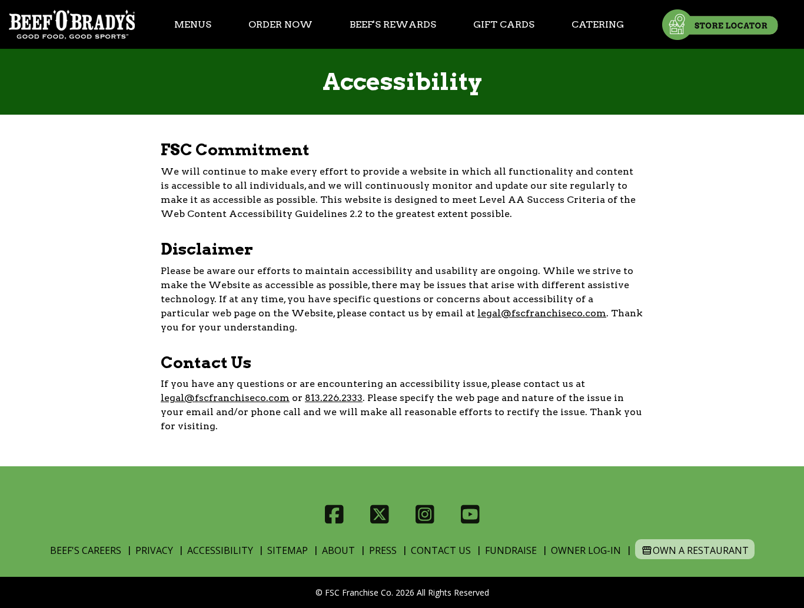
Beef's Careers (85, 550)
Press (383, 550)
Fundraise (511, 550)
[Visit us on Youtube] (470, 514)
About (338, 550)
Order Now (280, 24)
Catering (598, 24)
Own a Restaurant (701, 550)
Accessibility (220, 550)
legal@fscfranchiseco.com (541, 313)
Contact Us (441, 550)
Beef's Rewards (393, 24)
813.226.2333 (334, 397)
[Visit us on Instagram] (424, 514)
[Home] (72, 24)
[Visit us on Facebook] (334, 514)
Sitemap (287, 550)
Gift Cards (503, 24)
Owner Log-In (586, 550)
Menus (192, 24)
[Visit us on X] (379, 514)
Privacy (154, 550)
